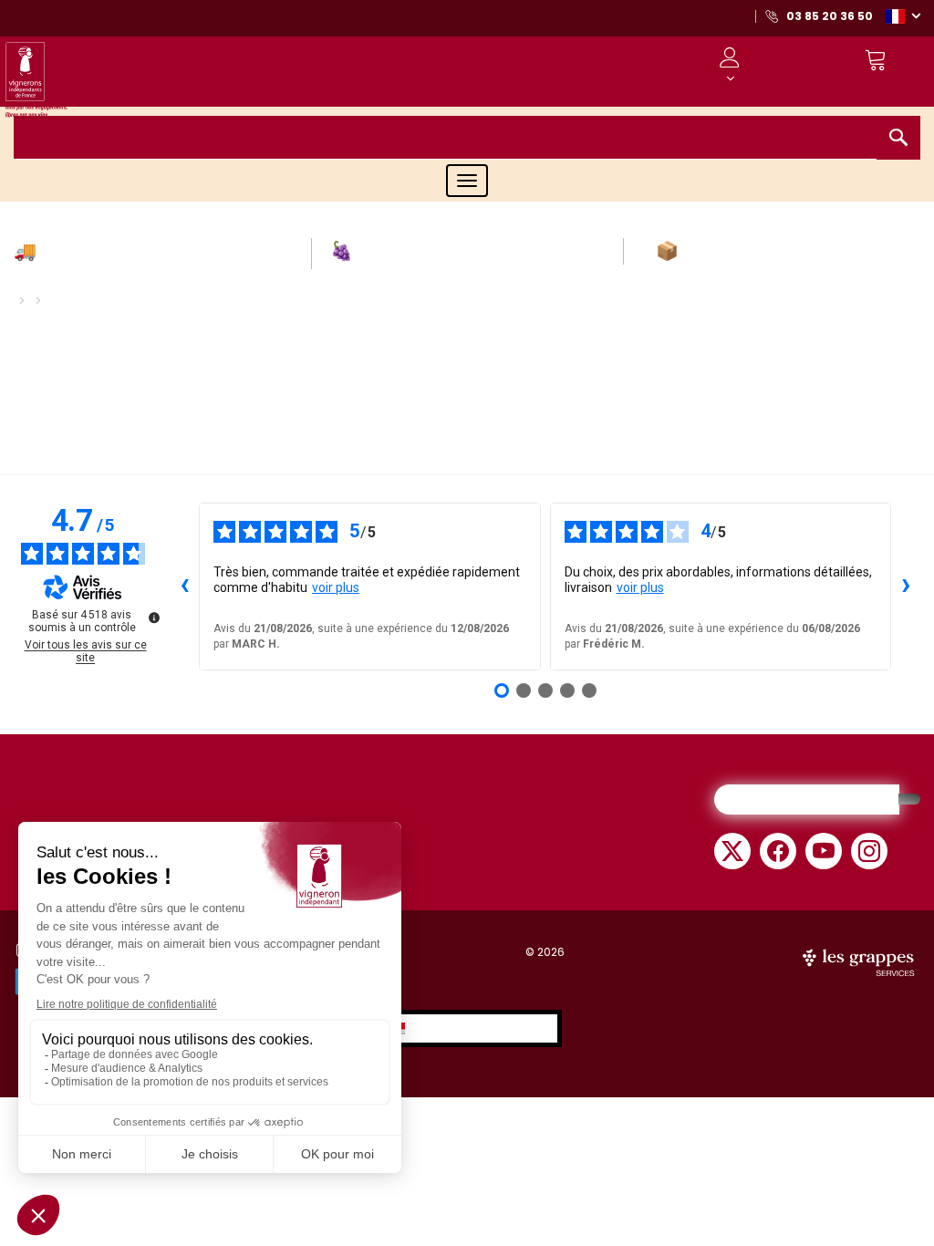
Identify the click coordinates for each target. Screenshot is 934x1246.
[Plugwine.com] (860, 960)
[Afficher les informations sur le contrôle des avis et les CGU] (154, 617)
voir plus (335, 587)
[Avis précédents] (184, 586)
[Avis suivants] (905, 586)
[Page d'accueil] (36, 84)
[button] (903, 15)
